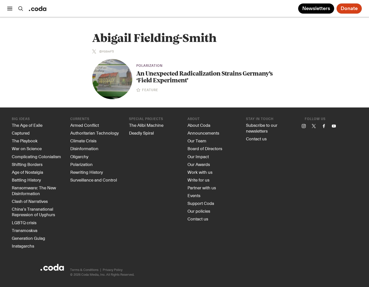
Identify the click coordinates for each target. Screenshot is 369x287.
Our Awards (199, 164)
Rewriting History (86, 172)
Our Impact (198, 156)
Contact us (198, 218)
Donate (349, 8)
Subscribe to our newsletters (261, 128)
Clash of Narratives (30, 201)
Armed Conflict (84, 125)
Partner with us (202, 187)
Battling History (26, 180)
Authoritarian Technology (94, 133)
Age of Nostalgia (27, 172)
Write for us (198, 180)
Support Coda (201, 203)
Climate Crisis (83, 140)
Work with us (200, 172)
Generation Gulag (28, 238)
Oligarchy (79, 156)
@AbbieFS (106, 51)
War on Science (27, 148)
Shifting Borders (27, 164)
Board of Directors (205, 148)
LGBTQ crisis (24, 222)
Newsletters (316, 8)
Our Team (197, 140)
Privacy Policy (112, 269)
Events (194, 195)
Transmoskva (24, 230)
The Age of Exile (27, 125)
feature (149, 90)
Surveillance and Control (93, 180)
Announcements (203, 133)
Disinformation (84, 148)
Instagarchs (23, 246)
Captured (21, 133)
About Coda (199, 125)
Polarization (149, 66)
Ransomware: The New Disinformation (34, 190)
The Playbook (25, 140)
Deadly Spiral (141, 133)
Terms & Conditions (84, 269)
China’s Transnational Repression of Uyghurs (33, 212)
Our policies (199, 211)
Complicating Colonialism (36, 156)
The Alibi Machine (146, 125)
